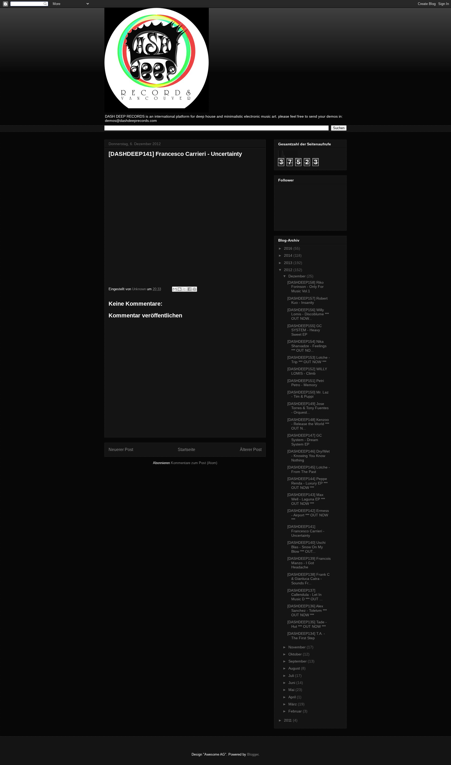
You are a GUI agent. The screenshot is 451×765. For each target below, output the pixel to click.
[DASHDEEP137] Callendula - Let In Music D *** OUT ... (305, 594)
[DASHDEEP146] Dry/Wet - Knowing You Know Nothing (308, 455)
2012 (288, 270)
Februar (295, 711)
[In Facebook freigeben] (189, 289)
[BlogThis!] (179, 289)
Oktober (295, 654)
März (293, 704)
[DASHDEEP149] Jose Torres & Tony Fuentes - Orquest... (308, 408)
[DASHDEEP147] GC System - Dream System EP (304, 439)
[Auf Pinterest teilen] (194, 289)
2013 (288, 263)
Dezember (297, 276)
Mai (291, 690)
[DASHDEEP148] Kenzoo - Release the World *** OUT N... (308, 424)
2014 (288, 255)
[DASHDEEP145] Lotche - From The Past (308, 469)
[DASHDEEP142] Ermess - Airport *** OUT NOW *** (308, 515)
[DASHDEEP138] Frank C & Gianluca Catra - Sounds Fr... (308, 578)
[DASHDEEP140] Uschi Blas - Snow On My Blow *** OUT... (306, 546)
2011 (288, 720)
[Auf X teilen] (184, 289)
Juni (292, 683)
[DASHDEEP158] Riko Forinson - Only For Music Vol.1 (305, 286)
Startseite (186, 449)
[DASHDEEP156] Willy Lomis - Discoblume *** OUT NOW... (308, 314)
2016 (288, 248)
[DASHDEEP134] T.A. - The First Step (306, 635)
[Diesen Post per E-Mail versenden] (174, 289)
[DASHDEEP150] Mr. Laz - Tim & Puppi (308, 394)
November (297, 647)
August (294, 668)
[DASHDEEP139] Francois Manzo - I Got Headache (309, 562)
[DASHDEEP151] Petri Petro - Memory (305, 383)
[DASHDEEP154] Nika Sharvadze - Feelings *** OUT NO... (307, 345)
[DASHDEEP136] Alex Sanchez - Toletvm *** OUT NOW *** (307, 610)
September (298, 661)
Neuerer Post (121, 449)
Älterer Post (251, 449)
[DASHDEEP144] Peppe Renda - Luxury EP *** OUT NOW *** (307, 483)
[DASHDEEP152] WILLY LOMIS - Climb (307, 371)
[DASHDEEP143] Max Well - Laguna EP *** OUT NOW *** (306, 499)
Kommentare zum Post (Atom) (194, 463)
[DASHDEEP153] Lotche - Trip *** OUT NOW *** (308, 359)
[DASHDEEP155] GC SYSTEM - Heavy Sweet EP (304, 330)
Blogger (252, 754)
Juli (291, 675)
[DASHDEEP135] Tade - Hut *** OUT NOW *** (307, 624)
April (292, 697)
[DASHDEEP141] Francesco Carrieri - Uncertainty (305, 531)
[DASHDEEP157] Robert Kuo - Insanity (307, 300)
